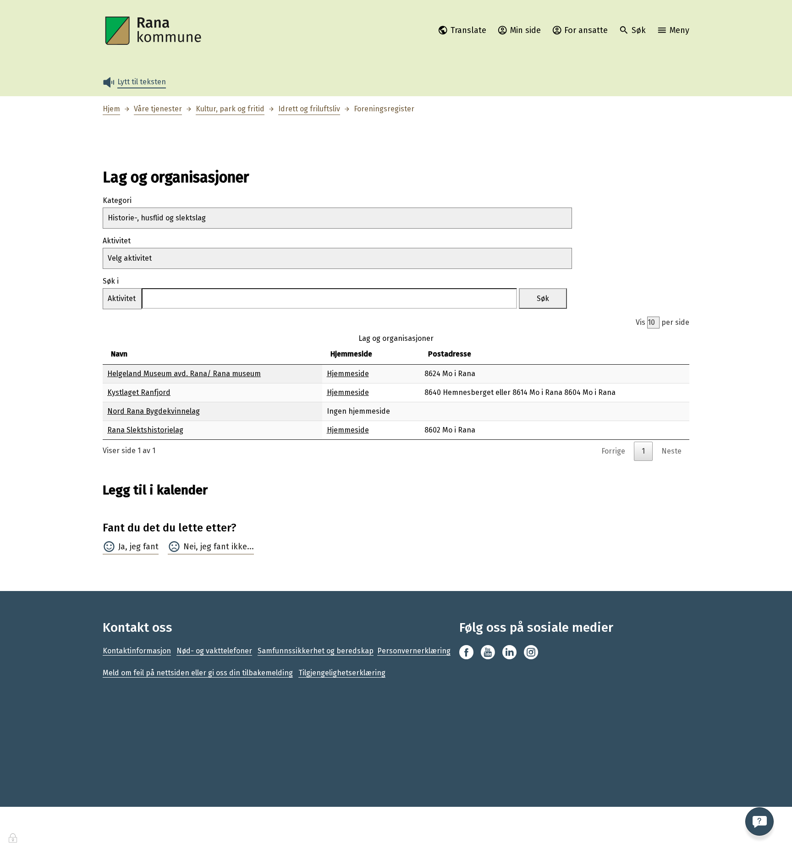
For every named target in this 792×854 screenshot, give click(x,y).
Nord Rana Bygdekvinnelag (153, 411)
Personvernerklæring (414, 650)
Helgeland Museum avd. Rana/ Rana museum (184, 373)
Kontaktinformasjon (137, 650)
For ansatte (586, 30)
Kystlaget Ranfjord (138, 392)
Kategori (117, 200)
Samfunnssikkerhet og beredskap (316, 650)
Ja (121, 547)
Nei (189, 547)
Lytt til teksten (141, 81)
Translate (468, 30)
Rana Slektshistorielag (145, 430)
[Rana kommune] (154, 31)
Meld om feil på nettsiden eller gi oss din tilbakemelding (198, 672)
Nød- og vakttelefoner (214, 650)
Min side (525, 30)
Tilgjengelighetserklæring (341, 672)
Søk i (111, 281)
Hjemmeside (348, 373)
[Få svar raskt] (759, 821)
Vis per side (662, 322)
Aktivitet (117, 240)
